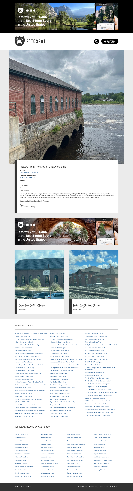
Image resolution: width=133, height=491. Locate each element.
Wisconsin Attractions (101, 466)
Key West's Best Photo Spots (59, 350)
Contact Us (113, 487)
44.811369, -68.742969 (27, 177)
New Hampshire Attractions (76, 444)
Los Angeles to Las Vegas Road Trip (61, 370)
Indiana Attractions (47, 441)
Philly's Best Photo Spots (58, 413)
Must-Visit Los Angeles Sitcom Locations (63, 385)
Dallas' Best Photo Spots (23, 388)
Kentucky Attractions (47, 450)
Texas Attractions (99, 444)
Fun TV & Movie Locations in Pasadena (28, 405)
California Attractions (21, 447)
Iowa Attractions (46, 444)
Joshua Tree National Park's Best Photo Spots (65, 345)
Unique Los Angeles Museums (95, 398)
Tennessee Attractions (101, 441)
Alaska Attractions (20, 437)
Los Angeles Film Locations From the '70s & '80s (66, 359)
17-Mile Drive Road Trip (22, 336)
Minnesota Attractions (48, 470)
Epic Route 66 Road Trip (23, 402)
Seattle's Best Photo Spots (93, 362)
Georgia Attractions (21, 463)
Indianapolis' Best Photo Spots (60, 342)
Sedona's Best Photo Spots (94, 365)
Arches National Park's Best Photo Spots (28, 345)
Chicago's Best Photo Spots (24, 376)
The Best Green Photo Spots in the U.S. (98, 381)
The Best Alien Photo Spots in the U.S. (97, 378)
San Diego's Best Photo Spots (94, 350)
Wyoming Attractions (100, 470)
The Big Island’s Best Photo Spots (96, 386)
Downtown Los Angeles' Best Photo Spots (28, 399)
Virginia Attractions (100, 454)
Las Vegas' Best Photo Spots (59, 356)
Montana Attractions (73, 434)
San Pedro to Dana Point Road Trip (96, 359)
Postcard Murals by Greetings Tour (96, 336)
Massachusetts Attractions (49, 463)
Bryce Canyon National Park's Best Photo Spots (30, 365)
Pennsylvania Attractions (75, 473)
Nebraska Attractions (74, 437)
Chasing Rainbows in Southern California (28, 373)
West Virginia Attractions (102, 463)
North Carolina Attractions (75, 457)
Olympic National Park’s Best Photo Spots (63, 402)
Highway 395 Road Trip (57, 333)
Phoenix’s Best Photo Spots (59, 416)
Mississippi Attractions (48, 473)
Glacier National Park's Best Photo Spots (28, 407)
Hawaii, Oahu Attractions (23, 476)
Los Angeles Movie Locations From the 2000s (65, 365)
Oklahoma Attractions (74, 466)
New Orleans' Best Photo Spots (60, 393)
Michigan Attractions (47, 466)
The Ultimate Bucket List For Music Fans (98, 395)
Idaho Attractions (46, 434)
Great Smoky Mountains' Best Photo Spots (28, 413)
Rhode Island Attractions (75, 476)
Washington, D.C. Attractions (103, 460)
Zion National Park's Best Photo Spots (97, 415)
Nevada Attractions (73, 441)
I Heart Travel (82, 487)
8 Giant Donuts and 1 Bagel (24, 342)
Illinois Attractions (46, 437)
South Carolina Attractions (102, 434)
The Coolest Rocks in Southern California (98, 389)
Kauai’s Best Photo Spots (58, 348)
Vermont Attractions (100, 450)
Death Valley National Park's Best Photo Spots (30, 390)
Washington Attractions (101, 457)
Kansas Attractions (47, 447)
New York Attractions (74, 454)
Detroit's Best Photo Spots (23, 396)
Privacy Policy (93, 487)
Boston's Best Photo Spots (23, 362)
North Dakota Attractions (75, 460)
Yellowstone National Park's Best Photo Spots (100, 409)
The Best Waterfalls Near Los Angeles (97, 384)
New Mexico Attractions (75, 450)
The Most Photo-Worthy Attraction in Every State (101, 392)
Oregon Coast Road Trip (58, 405)
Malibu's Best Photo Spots (58, 373)
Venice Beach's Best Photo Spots (96, 404)
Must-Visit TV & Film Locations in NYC (62, 388)
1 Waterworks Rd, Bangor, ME (29, 172)
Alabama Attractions (21, 434)
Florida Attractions (20, 460)
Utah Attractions (99, 447)
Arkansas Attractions (21, 444)
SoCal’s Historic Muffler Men (94, 375)
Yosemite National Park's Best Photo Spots (99, 412)
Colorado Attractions (21, 450)
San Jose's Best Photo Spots (94, 356)
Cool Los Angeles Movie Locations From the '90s (31, 385)
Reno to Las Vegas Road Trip (94, 339)
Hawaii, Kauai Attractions (23, 470)
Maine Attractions (46, 457)
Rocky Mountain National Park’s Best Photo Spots (101, 345)
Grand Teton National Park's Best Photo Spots (30, 410)
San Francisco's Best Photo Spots (96, 353)
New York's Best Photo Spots (59, 396)
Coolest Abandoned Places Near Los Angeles (29, 382)
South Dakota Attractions (102, 437)
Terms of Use (103, 487)
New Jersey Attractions (74, 447)
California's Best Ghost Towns (24, 370)
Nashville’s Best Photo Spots (59, 390)
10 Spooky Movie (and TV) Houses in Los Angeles (31, 333)
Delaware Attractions (21, 457)
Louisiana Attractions (48, 454)
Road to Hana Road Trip (93, 342)
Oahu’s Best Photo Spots (58, 399)
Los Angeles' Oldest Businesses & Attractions (64, 367)
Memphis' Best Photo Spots (59, 379)
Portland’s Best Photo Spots (94, 333)
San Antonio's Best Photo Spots (95, 348)
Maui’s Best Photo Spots (58, 376)
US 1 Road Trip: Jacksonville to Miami (97, 401)
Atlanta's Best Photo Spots (23, 348)
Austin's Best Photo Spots (23, 350)
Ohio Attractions (72, 463)
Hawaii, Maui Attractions (22, 473)
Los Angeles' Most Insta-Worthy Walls (62, 362)
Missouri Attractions (47, 476)
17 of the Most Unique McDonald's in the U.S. (29, 339)
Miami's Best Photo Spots (58, 382)
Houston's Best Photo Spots (59, 336)
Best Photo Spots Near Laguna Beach (27, 356)
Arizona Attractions (21, 441)
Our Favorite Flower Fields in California (62, 407)
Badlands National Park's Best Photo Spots (29, 353)
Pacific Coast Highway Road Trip (60, 410)
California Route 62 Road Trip (24, 367)
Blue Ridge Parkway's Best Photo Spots (28, 359)
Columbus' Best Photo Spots (24, 379)
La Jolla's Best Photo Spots (59, 353)
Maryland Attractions (47, 460)
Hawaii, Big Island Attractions (24, 466)
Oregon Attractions (73, 470)
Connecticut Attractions (22, 454)
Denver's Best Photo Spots (23, 393)
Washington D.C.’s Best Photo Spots (97, 406)
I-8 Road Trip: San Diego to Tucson (61, 339)
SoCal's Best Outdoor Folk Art (94, 372)
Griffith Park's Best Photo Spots (25, 416)
